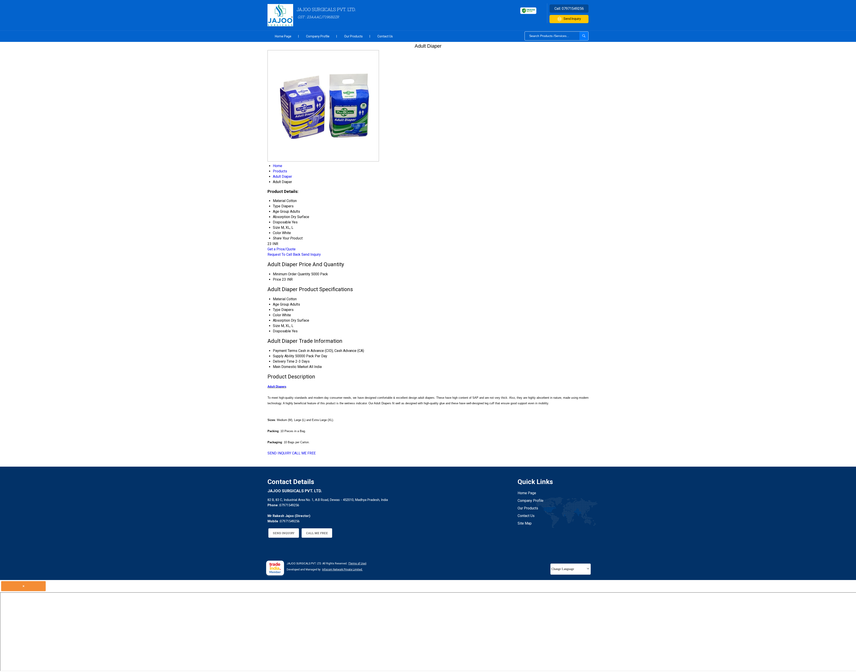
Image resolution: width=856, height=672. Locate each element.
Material (279, 299)
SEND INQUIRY (279, 453)
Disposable (282, 331)
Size (276, 326)
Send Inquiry (572, 18)
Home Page (283, 36)
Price (277, 279)
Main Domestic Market (290, 367)
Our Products (353, 36)
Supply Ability (283, 356)
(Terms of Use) (357, 563)
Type (276, 310)
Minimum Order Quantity (291, 274)
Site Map (525, 523)
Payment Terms (285, 351)
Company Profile (317, 36)
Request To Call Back (284, 254)
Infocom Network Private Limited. (342, 569)
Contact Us (385, 36)
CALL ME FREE (304, 453)
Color (277, 315)
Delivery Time (283, 361)
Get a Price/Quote (282, 249)
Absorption (281, 320)
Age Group (281, 304)
